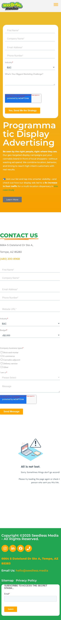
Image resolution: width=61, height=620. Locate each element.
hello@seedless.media (32, 570)
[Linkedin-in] (12, 548)
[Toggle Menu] (56, 4)
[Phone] (28, 548)
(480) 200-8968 (10, 258)
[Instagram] (5, 548)
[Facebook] (20, 548)
